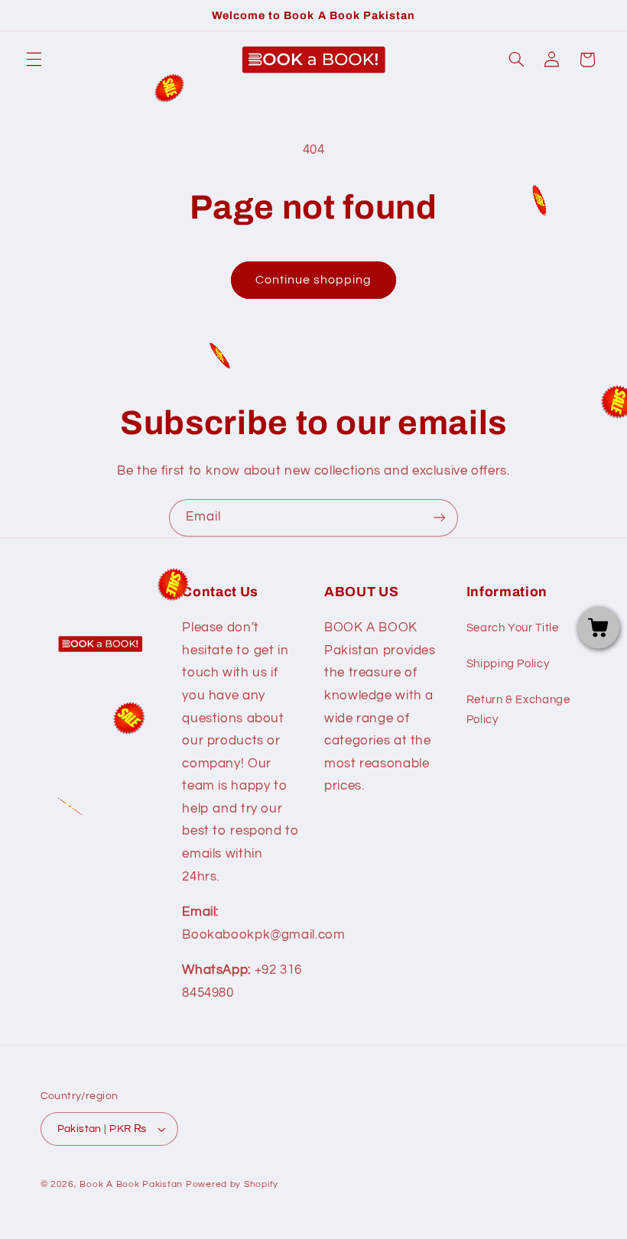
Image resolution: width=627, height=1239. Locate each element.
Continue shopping (313, 280)
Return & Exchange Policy (518, 709)
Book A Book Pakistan (131, 1184)
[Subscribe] (439, 518)
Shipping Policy (507, 664)
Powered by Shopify (232, 1184)
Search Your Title (512, 628)
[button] (33, 59)
